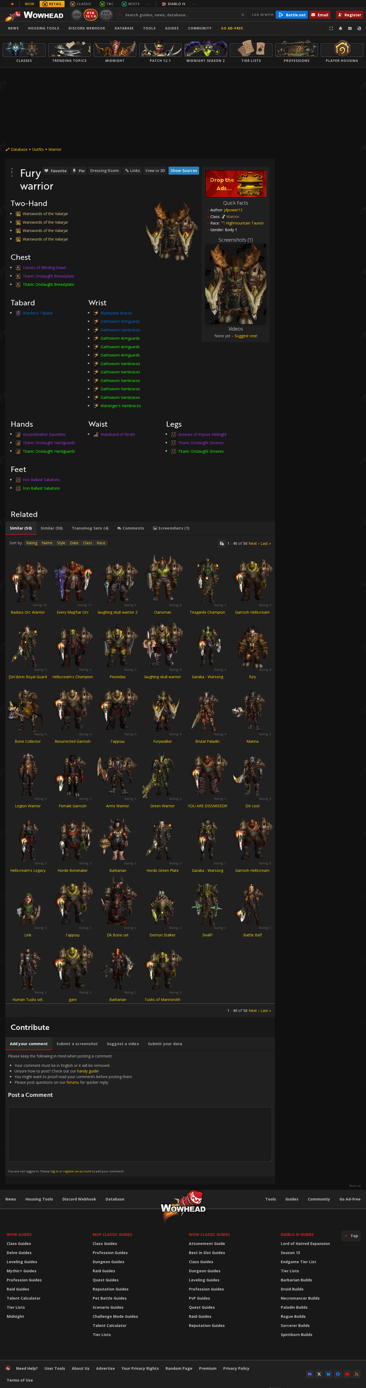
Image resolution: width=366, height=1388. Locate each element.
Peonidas (118, 676)
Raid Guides (18, 1289)
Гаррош (118, 741)
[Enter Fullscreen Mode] (331, 28)
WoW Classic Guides (209, 1234)
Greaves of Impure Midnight (202, 434)
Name (47, 542)
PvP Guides (199, 1298)
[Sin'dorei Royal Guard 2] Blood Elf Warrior (28, 679)
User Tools (54, 1368)
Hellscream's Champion (72, 676)
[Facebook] (338, 1374)
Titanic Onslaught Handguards (49, 442)
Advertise (105, 1368)
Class (87, 542)
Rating (31, 542)
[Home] (36, 14)
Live (77, 15)
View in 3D (155, 170)
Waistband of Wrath (117, 434)
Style (61, 542)
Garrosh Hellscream (252, 612)
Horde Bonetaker (73, 870)
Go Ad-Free (232, 28)
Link (27, 934)
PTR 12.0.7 (106, 14)
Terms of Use (20, 1380)
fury (252, 676)
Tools (270, 1199)
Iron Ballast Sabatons (41, 479)
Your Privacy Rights (140, 1368)
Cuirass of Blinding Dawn (44, 267)
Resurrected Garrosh (73, 741)
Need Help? (27, 1368)
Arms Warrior (117, 805)
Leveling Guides (22, 1261)
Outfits (38, 149)
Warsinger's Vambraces (120, 405)
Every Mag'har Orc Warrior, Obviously (73, 615)
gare (73, 999)
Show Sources (184, 170)
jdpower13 (233, 209)
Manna (253, 741)
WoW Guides (19, 1234)
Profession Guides (24, 1279)
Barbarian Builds (296, 1279)
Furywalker (162, 741)
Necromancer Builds (300, 1298)
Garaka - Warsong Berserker (207, 679)
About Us (80, 1368)
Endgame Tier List (298, 1261)
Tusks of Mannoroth (162, 999)
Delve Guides (19, 1252)
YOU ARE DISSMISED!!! (207, 805)
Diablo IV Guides (297, 1234)
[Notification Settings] (341, 28)
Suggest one (245, 335)
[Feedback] (350, 28)
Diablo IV (176, 4)
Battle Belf (252, 934)
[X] (319, 1374)
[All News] (12, 4)
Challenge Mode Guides (115, 1316)
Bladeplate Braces (116, 312)
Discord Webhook (87, 28)
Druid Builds (292, 1289)
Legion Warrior (28, 805)
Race (101, 542)
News (13, 28)
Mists (134, 4)
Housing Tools (39, 1199)
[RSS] (357, 1374)
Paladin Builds (294, 1307)
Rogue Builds (293, 1316)
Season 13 (290, 1252)
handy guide (87, 1071)
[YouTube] (347, 1374)
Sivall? (207, 934)
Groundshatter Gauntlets (44, 434)
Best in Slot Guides (207, 1252)
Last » (265, 543)
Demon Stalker (162, 934)
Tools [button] (149, 28)
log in (54, 1171)
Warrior (54, 149)
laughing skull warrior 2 (117, 612)
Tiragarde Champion (207, 612)
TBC (110, 4)
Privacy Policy (236, 1368)
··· (148, 4)
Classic (84, 4)
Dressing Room (104, 170)
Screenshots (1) (236, 240)
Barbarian (117, 870)
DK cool (252, 805)
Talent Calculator (23, 1298)
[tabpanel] (140, 776)
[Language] (359, 28)
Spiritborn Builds (296, 1334)
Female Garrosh (73, 805)
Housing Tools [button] (43, 28)
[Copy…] (222, 543)
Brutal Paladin (207, 741)
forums (72, 1082)
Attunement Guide (207, 1243)
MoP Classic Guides (112, 1234)
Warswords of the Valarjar (45, 213)
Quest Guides (106, 1279)
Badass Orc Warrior (28, 612)
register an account (77, 1171)
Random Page (179, 1368)
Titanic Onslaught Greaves (201, 442)
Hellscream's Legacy (28, 870)
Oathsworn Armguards (120, 321)
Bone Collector (28, 741)
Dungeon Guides (108, 1261)
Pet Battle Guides (110, 1298)
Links (135, 170)
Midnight (15, 1316)
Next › (254, 543)
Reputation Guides (111, 1289)
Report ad (355, 1185)
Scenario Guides (108, 1307)
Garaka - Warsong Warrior (207, 873)
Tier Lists (16, 1307)
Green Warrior (162, 805)
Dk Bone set (118, 934)
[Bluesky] (328, 1374)
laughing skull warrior (162, 676)
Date (74, 542)
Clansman (162, 612)
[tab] (20, 528)
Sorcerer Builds (295, 1325)
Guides (172, 28)
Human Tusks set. (27, 999)
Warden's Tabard (37, 312)
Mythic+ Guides (21, 1270)
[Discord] (310, 1374)
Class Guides (19, 1243)
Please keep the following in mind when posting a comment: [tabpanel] (70, 1113)
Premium (207, 1368)
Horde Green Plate (163, 870)
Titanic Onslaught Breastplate (48, 275)
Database (124, 28)
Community (200, 28)
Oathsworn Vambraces (120, 329)
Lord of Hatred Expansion (305, 1243)
